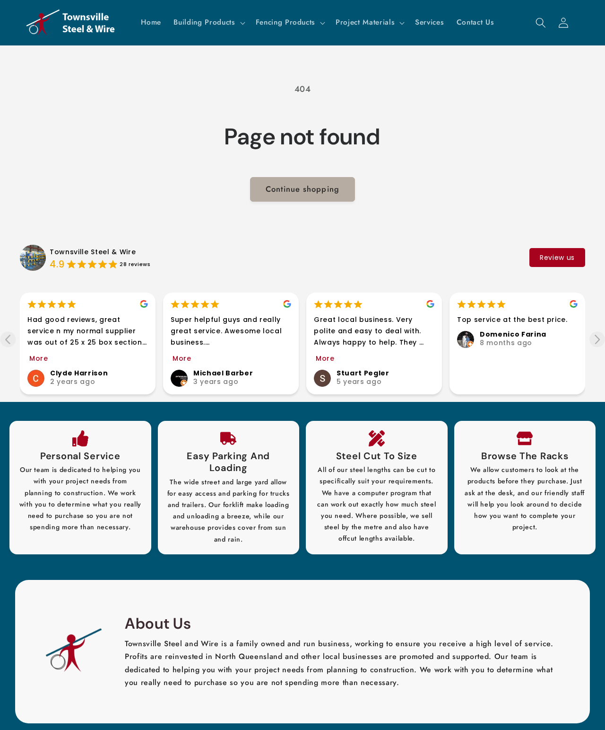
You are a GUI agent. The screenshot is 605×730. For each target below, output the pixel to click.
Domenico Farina (513, 334)
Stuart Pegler (363, 373)
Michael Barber (223, 373)
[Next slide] (597, 339)
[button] (208, 23)
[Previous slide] (8, 339)
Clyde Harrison (79, 373)
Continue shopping (302, 189)
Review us (557, 257)
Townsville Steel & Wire (93, 252)
